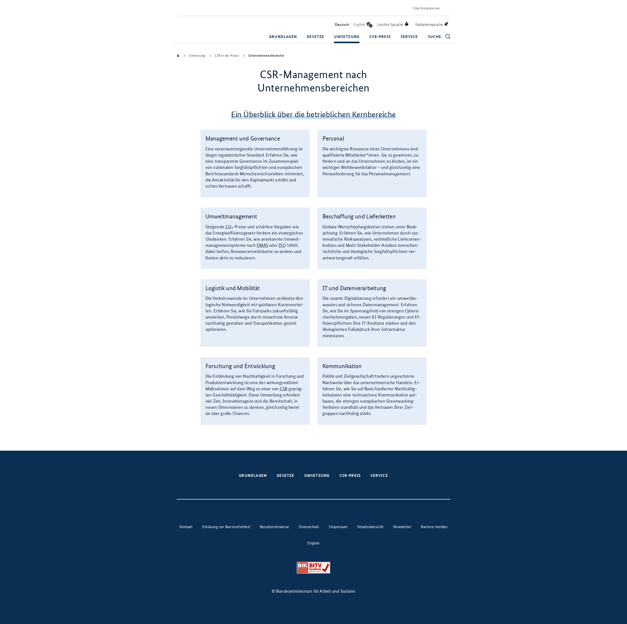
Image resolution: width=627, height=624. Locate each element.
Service (409, 36)
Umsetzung (346, 36)
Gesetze (315, 36)
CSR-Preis (380, 36)
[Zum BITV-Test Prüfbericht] (313, 567)
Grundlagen (283, 36)
